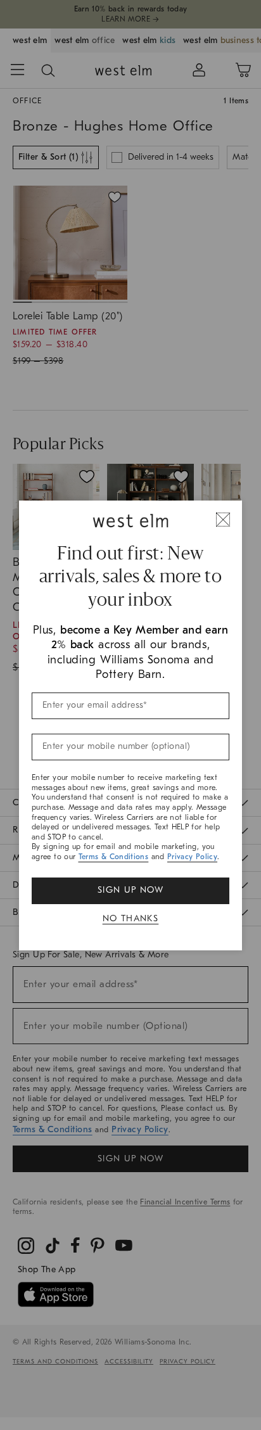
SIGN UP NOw (130, 889)
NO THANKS (131, 918)
